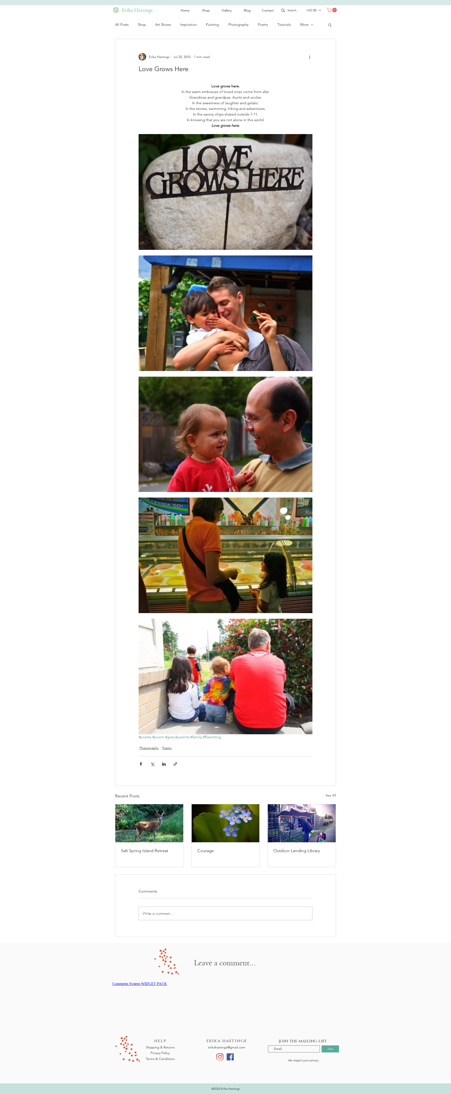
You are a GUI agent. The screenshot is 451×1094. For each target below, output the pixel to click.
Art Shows (163, 25)
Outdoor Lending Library (296, 850)
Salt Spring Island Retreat (144, 850)
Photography (238, 25)
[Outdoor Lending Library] (302, 823)
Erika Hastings (133, 10)
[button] (313, 10)
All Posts (121, 25)
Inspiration (188, 25)
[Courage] (226, 823)
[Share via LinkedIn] (164, 764)
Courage (205, 850)
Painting (212, 25)
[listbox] (313, 10)
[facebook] (230, 1056)
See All (331, 795)
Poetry (263, 25)
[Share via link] (175, 764)
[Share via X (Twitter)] (152, 764)
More (304, 25)
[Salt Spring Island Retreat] (149, 823)
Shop (142, 25)
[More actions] (309, 57)
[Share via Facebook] (141, 764)
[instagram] (219, 1056)
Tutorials (284, 25)
